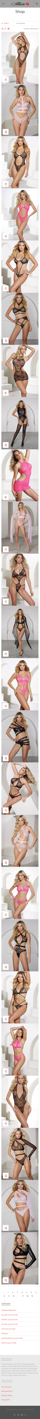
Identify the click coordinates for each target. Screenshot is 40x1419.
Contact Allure (6, 1395)
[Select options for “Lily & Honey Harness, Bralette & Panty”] (6, 340)
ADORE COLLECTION (9, 1320)
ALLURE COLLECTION (9, 1315)
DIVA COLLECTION (8, 1329)
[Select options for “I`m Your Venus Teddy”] (6, 132)
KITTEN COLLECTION (9, 1324)
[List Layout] (5, 28)
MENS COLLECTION (8, 1343)
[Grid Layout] (8, 28)
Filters (6, 23)
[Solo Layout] (2, 28)
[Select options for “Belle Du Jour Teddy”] (6, 862)
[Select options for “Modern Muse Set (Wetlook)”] (6, 1280)
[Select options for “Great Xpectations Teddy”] (6, 445)
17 (23, 1296)
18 (27, 1296)
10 (13, 1296)
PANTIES (4, 1334)
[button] (6, 80)
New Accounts (6, 1391)
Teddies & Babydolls (8, 1310)
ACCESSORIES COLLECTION (11, 1338)
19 (32, 1296)
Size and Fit (5, 1400)
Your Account (6, 1387)
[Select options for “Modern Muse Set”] (6, 1176)
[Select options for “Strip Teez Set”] (6, 758)
